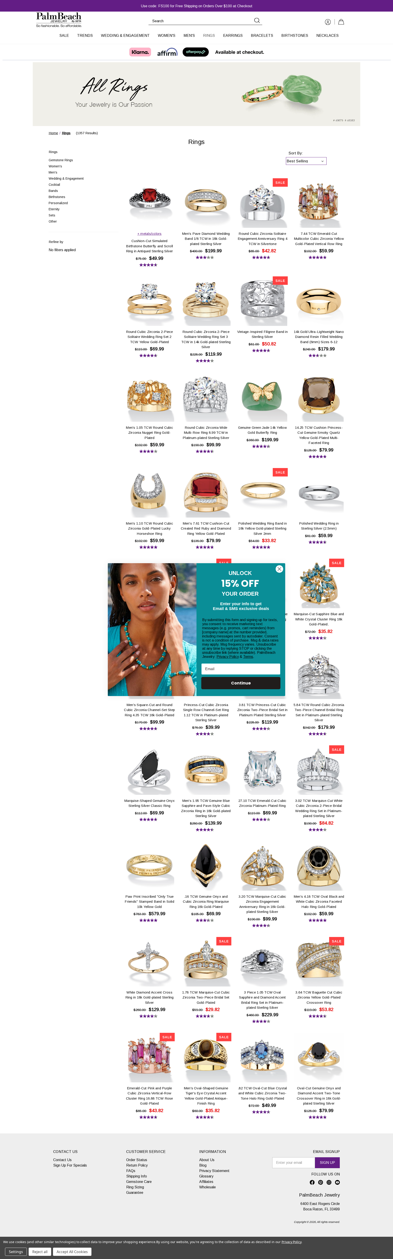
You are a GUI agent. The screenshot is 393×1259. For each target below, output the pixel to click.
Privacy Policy (228, 657)
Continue (241, 683)
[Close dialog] (279, 569)
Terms (248, 657)
